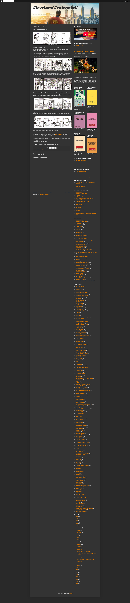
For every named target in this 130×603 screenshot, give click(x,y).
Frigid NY (77, 356)
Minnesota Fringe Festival (81, 395)
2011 (77, 583)
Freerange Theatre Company (82, 353)
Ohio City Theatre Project (81, 405)
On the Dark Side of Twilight (81, 202)
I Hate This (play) (79, 234)
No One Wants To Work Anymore (83, 201)
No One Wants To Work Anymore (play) (84, 240)
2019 (77, 569)
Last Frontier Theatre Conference (83, 390)
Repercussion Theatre (80, 440)
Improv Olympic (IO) (80, 375)
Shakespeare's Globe (80, 454)
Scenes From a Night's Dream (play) (83, 249)
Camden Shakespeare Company (82, 317)
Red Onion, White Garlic (81, 185)
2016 (77, 574)
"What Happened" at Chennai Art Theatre (85, 559)
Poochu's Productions (80, 424)
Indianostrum (78, 376)
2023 (77, 522)
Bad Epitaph (78, 298)
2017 (77, 572)
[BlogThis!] (51, 148)
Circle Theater (79, 327)
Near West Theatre (80, 399)
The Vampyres (79, 270)
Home (51, 192)
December (79, 527)
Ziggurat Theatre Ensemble (81, 509)
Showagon (78, 456)
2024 (77, 520)
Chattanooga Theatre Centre (82, 324)
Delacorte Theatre (79, 341)
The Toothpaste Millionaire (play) (82, 268)
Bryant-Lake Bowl (79, 313)
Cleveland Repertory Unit (81, 333)
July (78, 535)
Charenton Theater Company (82, 321)
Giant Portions (79, 359)
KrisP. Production (79, 382)
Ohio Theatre (78, 407)
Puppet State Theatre (80, 433)
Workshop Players (79, 506)
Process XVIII (79, 546)
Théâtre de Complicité (80, 492)
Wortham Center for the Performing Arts (84, 508)
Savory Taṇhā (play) (80, 247)
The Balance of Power (80, 196)
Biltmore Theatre (79, 303)
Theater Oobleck (79, 483)
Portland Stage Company (81, 425)
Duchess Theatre (79, 346)
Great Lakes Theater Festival (82, 367)
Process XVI (79, 557)
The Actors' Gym (79, 466)
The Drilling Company (80, 470)
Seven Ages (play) (79, 250)
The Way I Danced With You (81, 271)
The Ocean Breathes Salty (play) (82, 264)
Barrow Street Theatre (80, 300)
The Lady (77, 261)
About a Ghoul (79, 192)
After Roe (78, 195)
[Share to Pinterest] (55, 148)
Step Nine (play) (79, 254)
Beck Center (78, 301)
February (79, 544)
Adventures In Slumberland (81, 193)
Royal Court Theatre (80, 443)
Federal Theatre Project (81, 350)
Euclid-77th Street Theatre (81, 349)
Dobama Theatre (79, 343)
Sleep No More (79, 457)
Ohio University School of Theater (83, 408)
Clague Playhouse (79, 329)
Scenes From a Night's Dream (82, 209)
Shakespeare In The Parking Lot (82, 453)
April (78, 541)
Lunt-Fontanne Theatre (80, 391)
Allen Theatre (78, 287)
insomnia (45, 149)
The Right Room (79, 204)
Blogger (70, 593)
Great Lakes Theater (80, 365)
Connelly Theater (79, 336)
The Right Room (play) (80, 265)
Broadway (78, 312)
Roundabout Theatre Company (82, 442)
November (79, 528)
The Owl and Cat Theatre (81, 477)
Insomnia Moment (80, 563)
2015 (77, 576)
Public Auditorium (79, 428)
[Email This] (50, 148)
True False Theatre (80, 496)
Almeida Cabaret (79, 289)
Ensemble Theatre (79, 347)
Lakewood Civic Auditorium (81, 387)
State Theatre (78, 462)
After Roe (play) (79, 223)
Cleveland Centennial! (55, 7)
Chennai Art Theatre (80, 326)
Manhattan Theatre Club (81, 393)
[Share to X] (53, 148)
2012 (77, 581)
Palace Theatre (79, 416)
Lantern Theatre (79, 388)
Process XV (79, 561)
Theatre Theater (79, 488)
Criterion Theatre (79, 338)
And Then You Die (79, 224)
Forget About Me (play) (80, 230)
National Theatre (79, 398)
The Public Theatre (80, 480)
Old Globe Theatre (79, 410)
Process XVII (79, 549)
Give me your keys (80, 362)
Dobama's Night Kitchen (81, 344)
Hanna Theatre (79, 372)
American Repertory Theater (82, 292)
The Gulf (77, 259)
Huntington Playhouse (80, 373)
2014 (77, 578)
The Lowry (78, 473)
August (78, 534)
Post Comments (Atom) (44, 194)
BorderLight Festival (80, 307)
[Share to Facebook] (54, 148)
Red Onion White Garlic (80, 244)
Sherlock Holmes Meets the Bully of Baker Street (86, 177)
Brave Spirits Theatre (80, 309)
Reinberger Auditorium (80, 439)
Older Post (67, 192)
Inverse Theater (79, 379)
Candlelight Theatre (80, 318)
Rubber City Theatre (80, 447)
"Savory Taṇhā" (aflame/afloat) (83, 547)
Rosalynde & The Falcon (81, 171)
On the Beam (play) (80, 241)
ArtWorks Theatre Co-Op (81, 297)
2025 (77, 518)
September (79, 532)
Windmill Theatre (79, 505)
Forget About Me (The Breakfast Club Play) (85, 198)
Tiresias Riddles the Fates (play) (82, 277)
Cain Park (78, 315)
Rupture (77, 448)
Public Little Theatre (80, 430)
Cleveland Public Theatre (81, 332)
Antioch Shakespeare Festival (82, 295)
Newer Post (35, 192)
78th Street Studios (80, 286)
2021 (77, 525)
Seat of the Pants (79, 451)
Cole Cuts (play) (79, 227)
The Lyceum (78, 474)
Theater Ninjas (79, 482)
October (78, 530)
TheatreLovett (79, 491)
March (78, 542)
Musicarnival (78, 396)
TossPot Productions (80, 494)
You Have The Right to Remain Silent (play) (85, 280)
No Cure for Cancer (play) (81, 238)
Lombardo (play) (79, 237)
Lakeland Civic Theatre (80, 385)
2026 (77, 516)
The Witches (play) (79, 273)
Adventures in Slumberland (81, 221)
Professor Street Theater (81, 427)
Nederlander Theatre (80, 401)
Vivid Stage (78, 502)
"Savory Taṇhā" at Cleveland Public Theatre (86, 556)
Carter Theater (79, 320)
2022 (77, 523)
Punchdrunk (78, 431)
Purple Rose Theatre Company (82, 434)
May (78, 539)
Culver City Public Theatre (81, 340)
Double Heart (78, 229)
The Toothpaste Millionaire (81, 212)
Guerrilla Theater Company (81, 369)
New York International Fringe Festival (84, 404)
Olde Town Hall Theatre (80, 411)
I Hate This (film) (79, 232)
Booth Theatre (79, 306)
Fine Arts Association (80, 352)
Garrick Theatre (79, 358)
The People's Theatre (80, 479)
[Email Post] (48, 147)
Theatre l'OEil (78, 489)
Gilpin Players (78, 361)
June (78, 537)
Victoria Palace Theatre (81, 500)
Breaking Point (58, 134)
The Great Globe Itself (80, 199)
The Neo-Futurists (79, 476)
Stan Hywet (78, 460)
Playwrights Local (79, 422)
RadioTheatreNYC (79, 436)
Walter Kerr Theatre (80, 503)
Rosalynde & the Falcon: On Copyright (84, 51)
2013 (77, 579)
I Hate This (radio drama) (81, 235)
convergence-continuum (81, 511)
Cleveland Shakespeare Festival (82, 335)
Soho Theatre (78, 459)
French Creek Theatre (80, 355)
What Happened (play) (80, 279)
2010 (77, 585)
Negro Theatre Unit (80, 402)
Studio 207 (78, 463)
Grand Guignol (79, 364)
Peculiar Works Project (80, 418)
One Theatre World (80, 413)
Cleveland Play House (80, 330)
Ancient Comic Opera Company (82, 294)
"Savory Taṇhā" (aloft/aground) (83, 551)
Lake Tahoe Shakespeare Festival (83, 384)
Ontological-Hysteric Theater (82, 414)
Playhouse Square (79, 421)
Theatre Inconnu (79, 486)
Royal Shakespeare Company (82, 445)
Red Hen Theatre (79, 437)
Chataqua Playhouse (80, 323)
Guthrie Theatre (79, 370)
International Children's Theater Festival (84, 378)
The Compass (78, 468)
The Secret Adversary (80, 186)
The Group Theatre (80, 471)
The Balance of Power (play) (81, 256)
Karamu (77, 381)
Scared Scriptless (79, 450)
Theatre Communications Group (82, 485)
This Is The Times (79, 276)
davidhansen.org (79, 45)
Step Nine (78, 210)
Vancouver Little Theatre (81, 499)
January (79, 565)
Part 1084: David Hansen (81, 160)
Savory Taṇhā (78, 207)
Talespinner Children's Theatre (82, 465)
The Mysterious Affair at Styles (82, 166)
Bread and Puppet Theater (81, 310)
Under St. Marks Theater (81, 497)
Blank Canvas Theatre (80, 304)
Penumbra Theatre (80, 419)
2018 (77, 570)
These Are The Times (80, 274)
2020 (77, 567)
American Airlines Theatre (81, 291)
